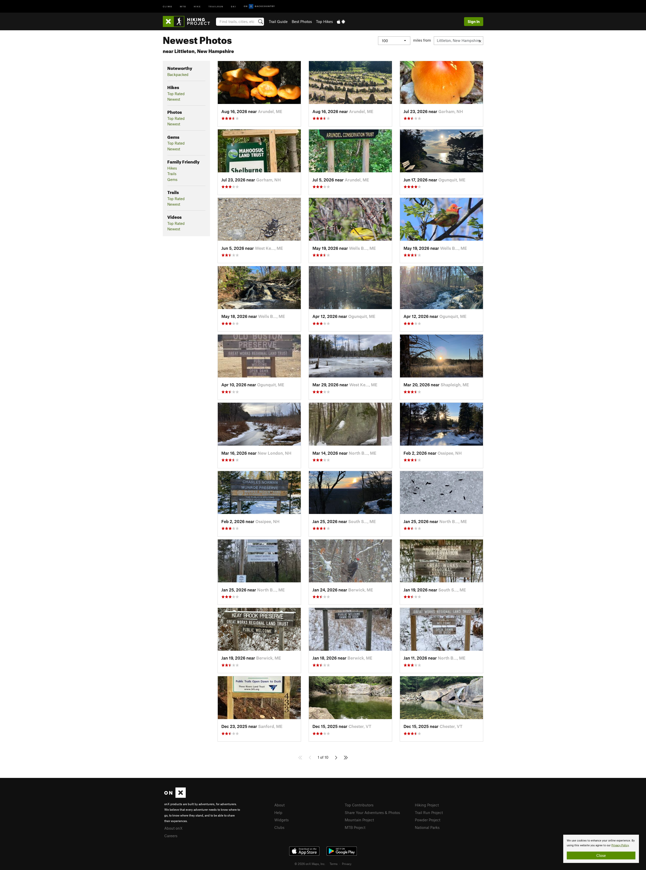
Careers (170, 835)
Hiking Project (427, 805)
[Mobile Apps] (341, 21)
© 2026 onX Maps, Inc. (309, 863)
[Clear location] (480, 40)
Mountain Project (359, 820)
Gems (172, 179)
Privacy (347, 863)
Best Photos (302, 21)
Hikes (172, 168)
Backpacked (178, 74)
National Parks (427, 827)
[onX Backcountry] (259, 6)
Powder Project (427, 820)
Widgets (281, 820)
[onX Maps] (175, 796)
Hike (197, 6)
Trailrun (215, 6)
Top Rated (176, 93)
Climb (167, 6)
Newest (173, 99)
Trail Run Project (429, 812)
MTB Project (355, 827)
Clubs (279, 827)
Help (278, 812)
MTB (183, 6)
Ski (233, 6)
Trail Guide (278, 21)
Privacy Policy (620, 845)
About (279, 805)
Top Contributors (359, 805)
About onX (173, 828)
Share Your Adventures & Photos (372, 812)
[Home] (189, 21)
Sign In (474, 21)
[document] (601, 848)
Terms (334, 863)
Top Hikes (324, 21)
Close (601, 855)
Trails (171, 173)
